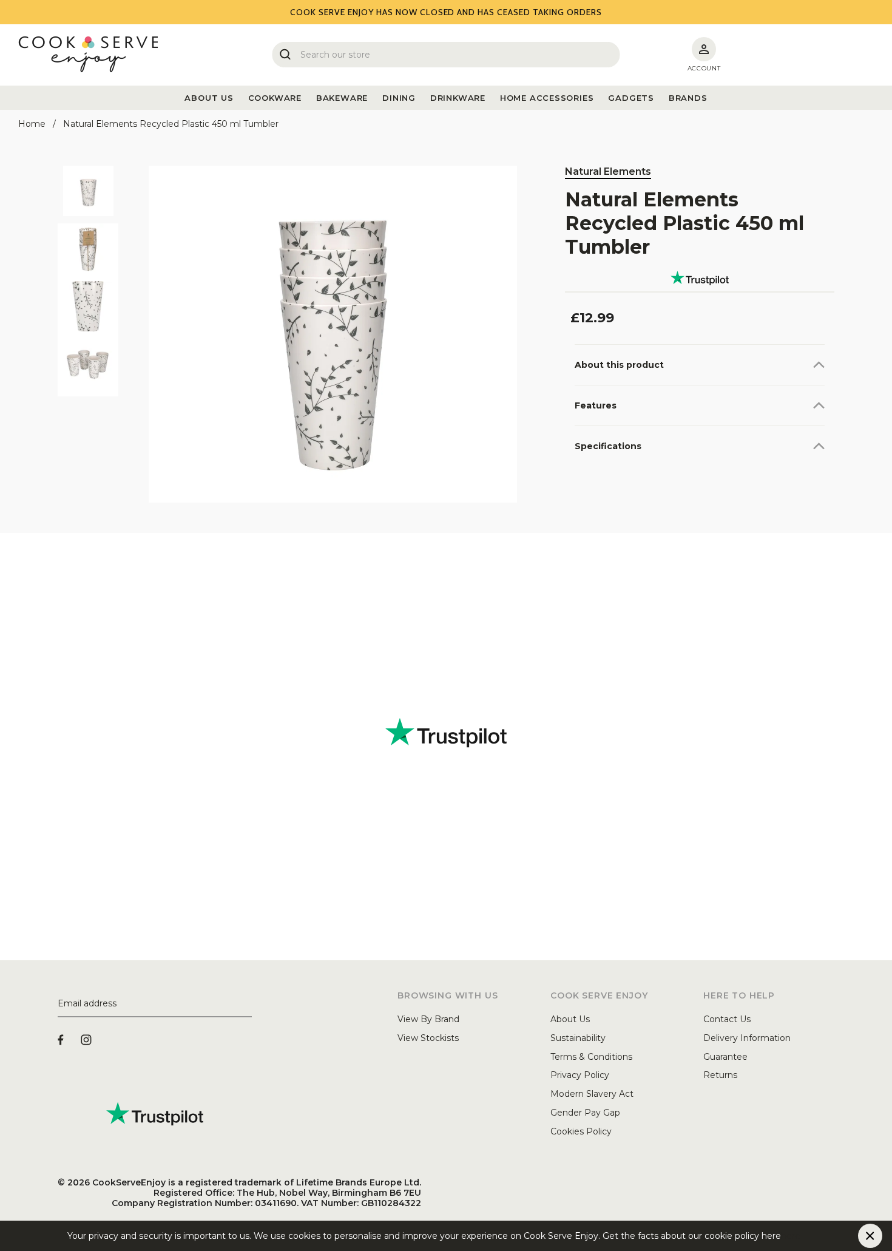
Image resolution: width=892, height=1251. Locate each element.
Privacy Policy (579, 1075)
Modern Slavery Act (592, 1093)
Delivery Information (747, 1037)
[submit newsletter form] (247, 1004)
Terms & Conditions (591, 1056)
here (790, 1235)
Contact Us (727, 1019)
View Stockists (428, 1037)
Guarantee (725, 1056)
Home (32, 123)
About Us (570, 1019)
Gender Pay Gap (585, 1112)
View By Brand (428, 1019)
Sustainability (578, 1037)
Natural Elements (608, 171)
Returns (720, 1075)
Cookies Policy (581, 1131)
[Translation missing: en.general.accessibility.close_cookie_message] (870, 1236)
